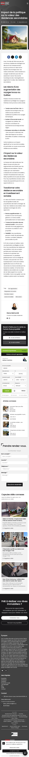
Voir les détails (23, 395)
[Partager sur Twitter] (12, 57)
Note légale (6, 395)
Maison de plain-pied (15, 726)
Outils (2, 687)
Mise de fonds (5, 371)
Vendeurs (3, 681)
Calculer (7, 391)
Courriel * (4, 460)
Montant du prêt (6, 377)
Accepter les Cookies (14, 751)
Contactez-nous (14, 618)
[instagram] (9, 318)
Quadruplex (24, 726)
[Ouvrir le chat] (25, 753)
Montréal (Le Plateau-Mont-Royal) (9, 716)
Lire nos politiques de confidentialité (14, 753)
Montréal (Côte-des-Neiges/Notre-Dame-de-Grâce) (14, 715)
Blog (2, 686)
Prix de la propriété (6, 365)
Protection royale (5, 683)
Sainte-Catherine (7, 721)
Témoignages (4, 684)
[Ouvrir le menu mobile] (27, 4)
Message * (4, 472)
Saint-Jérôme (14, 723)
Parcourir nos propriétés (14, 623)
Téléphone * (4, 466)
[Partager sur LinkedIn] (16, 57)
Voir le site (14, 395)
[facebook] (7, 318)
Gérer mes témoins (15, 755)
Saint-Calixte (15, 718)
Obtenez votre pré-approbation (14, 354)
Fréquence (17, 383)
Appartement (5, 726)
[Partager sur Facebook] (8, 57)
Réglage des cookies (14, 747)
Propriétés (3, 678)
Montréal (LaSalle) (23, 716)
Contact (3, 689)
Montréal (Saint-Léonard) (11, 713)
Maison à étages (15, 727)
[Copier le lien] (20, 57)
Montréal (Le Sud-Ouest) (19, 721)
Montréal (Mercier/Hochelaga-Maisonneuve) (14, 720)
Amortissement (5, 383)
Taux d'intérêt (18, 377)
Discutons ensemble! (14, 484)
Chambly (21, 713)
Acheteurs (4, 680)
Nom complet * (5, 454)
